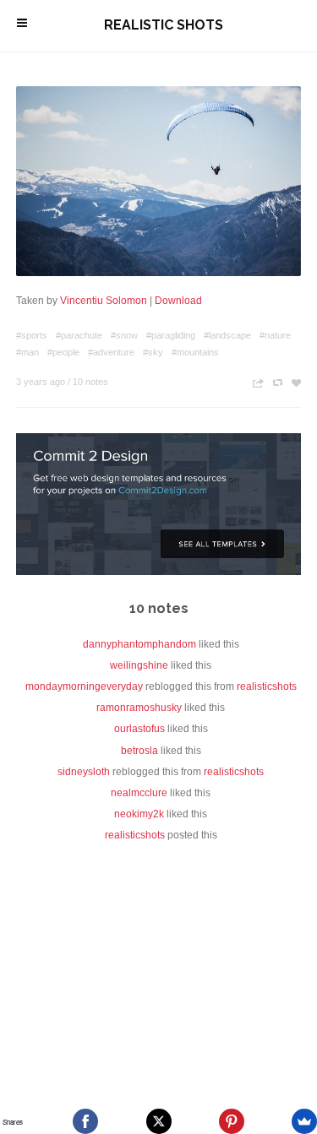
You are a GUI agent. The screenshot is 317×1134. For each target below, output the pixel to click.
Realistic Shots (163, 25)
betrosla (139, 751)
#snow (124, 335)
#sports (31, 335)
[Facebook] (85, 1121)
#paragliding (170, 335)
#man (27, 352)
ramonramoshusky (139, 707)
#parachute (79, 335)
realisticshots (267, 686)
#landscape (227, 335)
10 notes (90, 382)
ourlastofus (139, 729)
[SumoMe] (304, 1121)
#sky (153, 352)
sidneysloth (83, 772)
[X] (159, 1121)
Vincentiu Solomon (103, 301)
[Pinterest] (231, 1121)
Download (178, 301)
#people (63, 352)
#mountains (195, 352)
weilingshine (139, 665)
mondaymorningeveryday (84, 686)
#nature (275, 335)
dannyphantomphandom (139, 644)
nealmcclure (139, 793)
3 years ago (40, 382)
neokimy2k (139, 814)
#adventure (111, 352)
